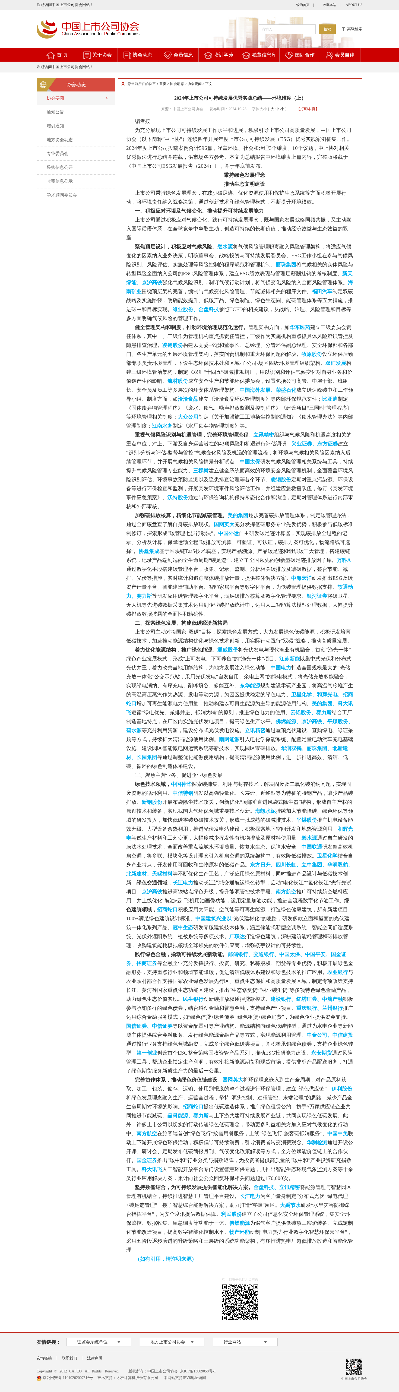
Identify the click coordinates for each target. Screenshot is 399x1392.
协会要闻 (195, 84)
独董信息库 (264, 55)
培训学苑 (223, 55)
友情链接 (44, 1358)
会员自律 (344, 55)
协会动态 (142, 55)
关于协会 (102, 55)
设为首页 (302, 5)
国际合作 (305, 55)
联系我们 (69, 1358)
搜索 (327, 29)
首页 (162, 84)
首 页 (62, 55)
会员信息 (183, 55)
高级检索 (353, 29)
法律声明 (94, 1358)
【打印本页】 (307, 109)
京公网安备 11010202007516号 (67, 1378)
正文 (208, 84)
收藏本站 (329, 5)
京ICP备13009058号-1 (198, 1371)
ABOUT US (354, 5)
